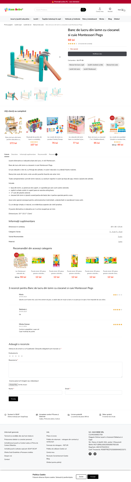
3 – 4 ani (113, 232)
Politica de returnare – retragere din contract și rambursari (62, 440)
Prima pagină (8, 25)
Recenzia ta (13, 360)
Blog (48, 459)
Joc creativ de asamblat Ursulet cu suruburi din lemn (117, 138)
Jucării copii (18, 25)
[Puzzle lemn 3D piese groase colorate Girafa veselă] (74, 260)
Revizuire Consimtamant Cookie (57, 456)
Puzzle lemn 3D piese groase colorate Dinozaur (38, 272)
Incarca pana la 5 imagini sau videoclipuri (24, 381)
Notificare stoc (97, 54)
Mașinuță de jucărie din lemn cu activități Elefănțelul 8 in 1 (34, 138)
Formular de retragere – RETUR (57, 445)
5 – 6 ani (119, 232)
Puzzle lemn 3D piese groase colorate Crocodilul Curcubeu (92, 272)
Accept (92, 477)
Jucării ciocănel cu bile (95, 65)
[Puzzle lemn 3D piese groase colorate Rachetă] (56, 260)
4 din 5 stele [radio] (19, 356)
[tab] (7, 154)
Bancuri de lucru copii (76, 65)
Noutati (110, 11)
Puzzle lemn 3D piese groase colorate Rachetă (56, 272)
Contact (7, 459)
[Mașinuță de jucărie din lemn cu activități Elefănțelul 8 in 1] (34, 125)
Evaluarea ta (13, 353)
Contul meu (100, 11)
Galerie (6, 154)
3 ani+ (120, 237)
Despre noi (8, 456)
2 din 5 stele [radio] (13, 356)
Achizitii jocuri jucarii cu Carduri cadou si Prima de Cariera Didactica (21, 444)
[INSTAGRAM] (95, 455)
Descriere (14, 154)
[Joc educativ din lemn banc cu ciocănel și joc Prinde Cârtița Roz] (76, 125)
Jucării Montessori (90, 69)
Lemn (120, 242)
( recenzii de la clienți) (85, 43)
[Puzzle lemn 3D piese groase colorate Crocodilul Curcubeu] (92, 260)
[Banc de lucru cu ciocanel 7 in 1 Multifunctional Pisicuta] (97, 125)
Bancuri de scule (38, 25)
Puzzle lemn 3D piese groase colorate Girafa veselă (74, 272)
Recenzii (53, 154)
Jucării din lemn (74, 69)
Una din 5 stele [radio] (10, 356)
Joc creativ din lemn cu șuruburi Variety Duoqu (55, 138)
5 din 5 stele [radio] (22, 356)
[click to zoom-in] (33, 57)
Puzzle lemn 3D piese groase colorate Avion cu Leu (110, 272)
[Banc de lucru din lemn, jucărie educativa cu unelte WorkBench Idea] (13, 125)
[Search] (83, 10)
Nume (11, 389)
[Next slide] (60, 57)
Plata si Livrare (51, 436)
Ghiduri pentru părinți (53, 462)
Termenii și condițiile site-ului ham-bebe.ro (18, 436)
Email (67, 389)
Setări (81, 477)
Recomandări (42, 154)
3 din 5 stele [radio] (16, 356)
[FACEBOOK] (90, 455)
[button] (121, 10)
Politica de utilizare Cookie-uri (56, 449)
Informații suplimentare (28, 154)
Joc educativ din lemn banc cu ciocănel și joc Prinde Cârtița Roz (75, 138)
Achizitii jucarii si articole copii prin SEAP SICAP (20, 449)
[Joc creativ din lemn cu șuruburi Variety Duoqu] (55, 125)
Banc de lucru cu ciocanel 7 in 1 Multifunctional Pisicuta (96, 138)
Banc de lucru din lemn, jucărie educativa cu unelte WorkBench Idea (13, 138)
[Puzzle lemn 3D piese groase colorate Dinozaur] (38, 260)
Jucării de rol (27, 25)
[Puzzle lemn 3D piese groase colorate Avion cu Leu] (110, 260)
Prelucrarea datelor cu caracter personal (18, 439)
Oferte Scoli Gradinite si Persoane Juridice (18, 452)
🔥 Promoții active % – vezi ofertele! (65, 2)
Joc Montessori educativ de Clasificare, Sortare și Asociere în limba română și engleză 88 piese (20, 272)
